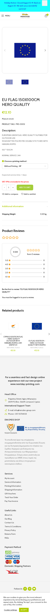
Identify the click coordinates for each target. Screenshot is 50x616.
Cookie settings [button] (10, 610)
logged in (16, 297)
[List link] (25, 410)
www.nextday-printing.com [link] (25, 384)
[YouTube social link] (34, 589)
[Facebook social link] (25, 589)
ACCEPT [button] (24, 610)
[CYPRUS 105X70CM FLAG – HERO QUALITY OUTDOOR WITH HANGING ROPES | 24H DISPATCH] (13, 326)
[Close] (44, 3)
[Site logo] (25, 15)
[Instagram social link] (29, 589)
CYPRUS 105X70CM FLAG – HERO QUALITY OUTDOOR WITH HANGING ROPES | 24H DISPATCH (13, 341)
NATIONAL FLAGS (13, 348)
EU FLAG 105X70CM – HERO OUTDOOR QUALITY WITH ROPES (37, 343)
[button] (4, 50)
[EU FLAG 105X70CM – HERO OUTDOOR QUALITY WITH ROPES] (37, 326)
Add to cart (25, 187)
